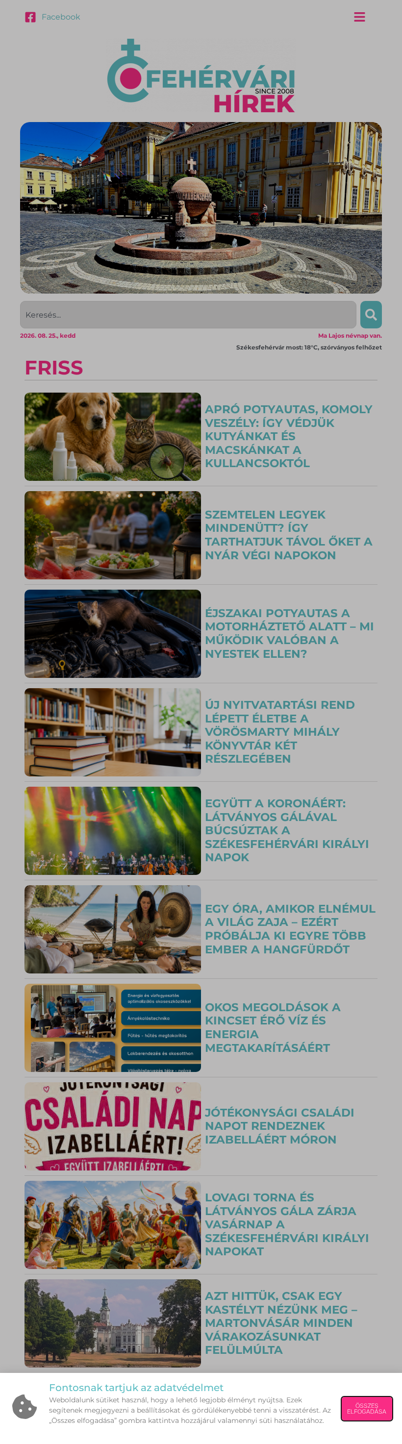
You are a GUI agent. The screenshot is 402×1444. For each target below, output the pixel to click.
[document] (201, 722)
